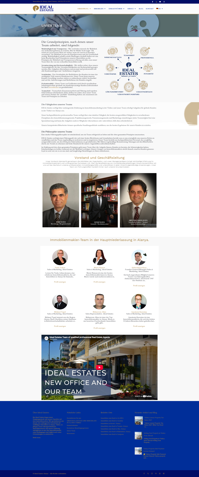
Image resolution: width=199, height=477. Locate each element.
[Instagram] (152, 474)
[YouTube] (156, 474)
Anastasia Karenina (139, 312)
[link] (139, 420)
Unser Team (71, 431)
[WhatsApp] (160, 474)
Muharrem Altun (99, 312)
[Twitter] (148, 474)
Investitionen (54, 87)
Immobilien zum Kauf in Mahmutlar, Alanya (115, 431)
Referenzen (71, 433)
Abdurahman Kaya (139, 268)
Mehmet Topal (60, 312)
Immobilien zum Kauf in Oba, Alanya (113, 429)
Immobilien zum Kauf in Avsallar (112, 421)
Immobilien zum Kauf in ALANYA (112, 418)
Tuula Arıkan (60, 268)
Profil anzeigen (60, 282)
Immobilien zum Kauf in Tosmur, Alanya (114, 426)
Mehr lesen (36, 437)
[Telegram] (164, 474)
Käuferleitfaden (72, 425)
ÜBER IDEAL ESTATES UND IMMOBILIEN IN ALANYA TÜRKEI (81, 422)
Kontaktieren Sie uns (74, 418)
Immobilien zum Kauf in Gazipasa (112, 434)
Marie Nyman (99, 268)
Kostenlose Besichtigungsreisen (78, 428)
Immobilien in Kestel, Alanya (110, 423)
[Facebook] (144, 474)
